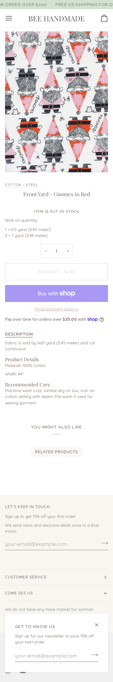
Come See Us (19, 593)
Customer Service (26, 577)
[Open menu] (14, 18)
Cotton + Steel (21, 185)
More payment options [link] (56, 308)
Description (19, 334)
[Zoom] (16, 160)
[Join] (93, 655)
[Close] (99, 625)
